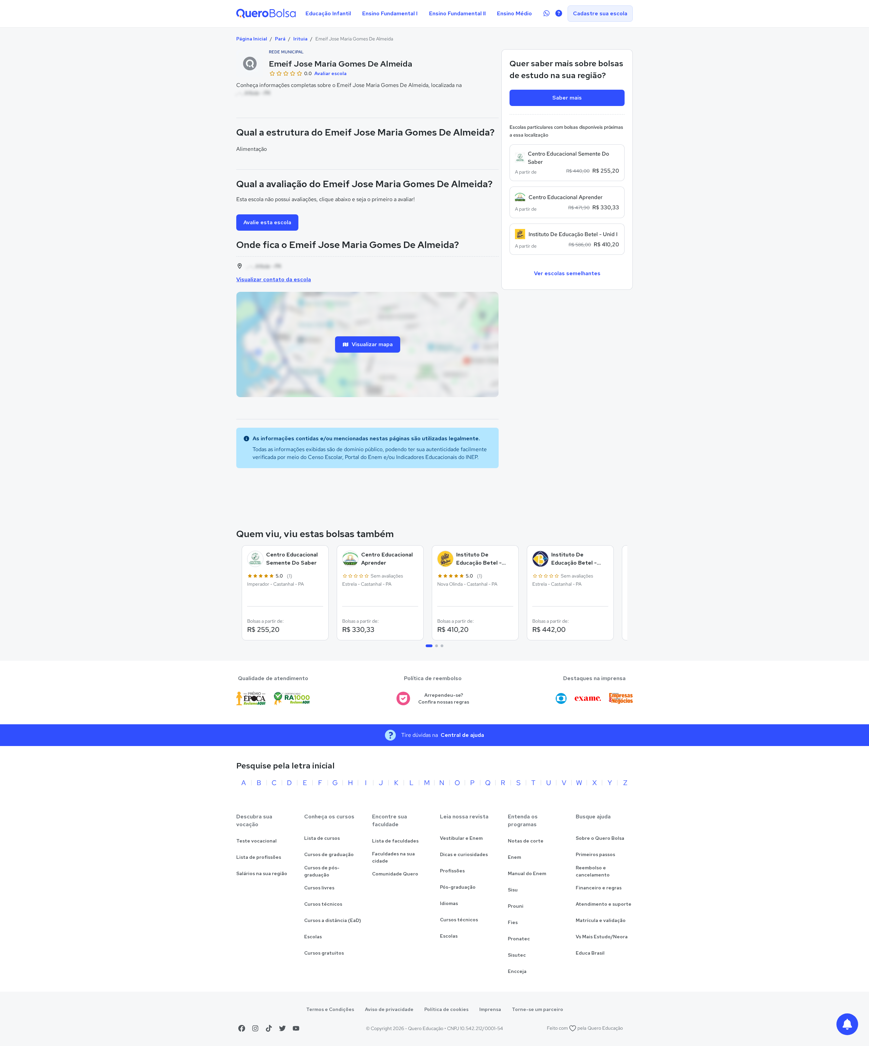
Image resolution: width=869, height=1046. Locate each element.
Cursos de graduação (329, 854)
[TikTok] (268, 1028)
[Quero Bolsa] (266, 13)
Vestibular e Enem (461, 838)
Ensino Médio (514, 13)
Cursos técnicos (323, 904)
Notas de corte (525, 841)
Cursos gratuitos (324, 953)
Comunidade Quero (395, 874)
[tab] (429, 645)
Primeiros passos (595, 854)
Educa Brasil (590, 953)
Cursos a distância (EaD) (332, 920)
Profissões (452, 871)
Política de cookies (446, 1009)
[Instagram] (255, 1028)
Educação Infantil (328, 13)
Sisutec (517, 955)
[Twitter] (282, 1028)
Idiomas (449, 903)
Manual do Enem (527, 873)
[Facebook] (241, 1028)
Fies (513, 922)
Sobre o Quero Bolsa (600, 838)
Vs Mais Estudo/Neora (602, 937)
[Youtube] (296, 1028)
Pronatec (519, 939)
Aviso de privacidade (389, 1009)
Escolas (313, 937)
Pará (280, 39)
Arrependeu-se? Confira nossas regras (443, 698)
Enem (514, 857)
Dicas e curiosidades (464, 854)
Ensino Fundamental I (390, 13)
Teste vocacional (256, 841)
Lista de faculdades (395, 841)
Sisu (513, 890)
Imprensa (490, 1009)
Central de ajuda (462, 735)
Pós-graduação (458, 887)
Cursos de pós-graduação (321, 871)
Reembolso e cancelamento (593, 871)
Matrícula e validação (601, 920)
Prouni (515, 906)
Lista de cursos (322, 838)
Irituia (300, 39)
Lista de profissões (258, 857)
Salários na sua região (261, 873)
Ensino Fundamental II (457, 13)
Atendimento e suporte (603, 904)
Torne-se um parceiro (537, 1009)
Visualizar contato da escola (273, 279)
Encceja (517, 971)
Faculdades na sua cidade (393, 857)
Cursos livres (319, 888)
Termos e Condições (330, 1009)
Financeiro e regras (599, 888)
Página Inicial (251, 39)
